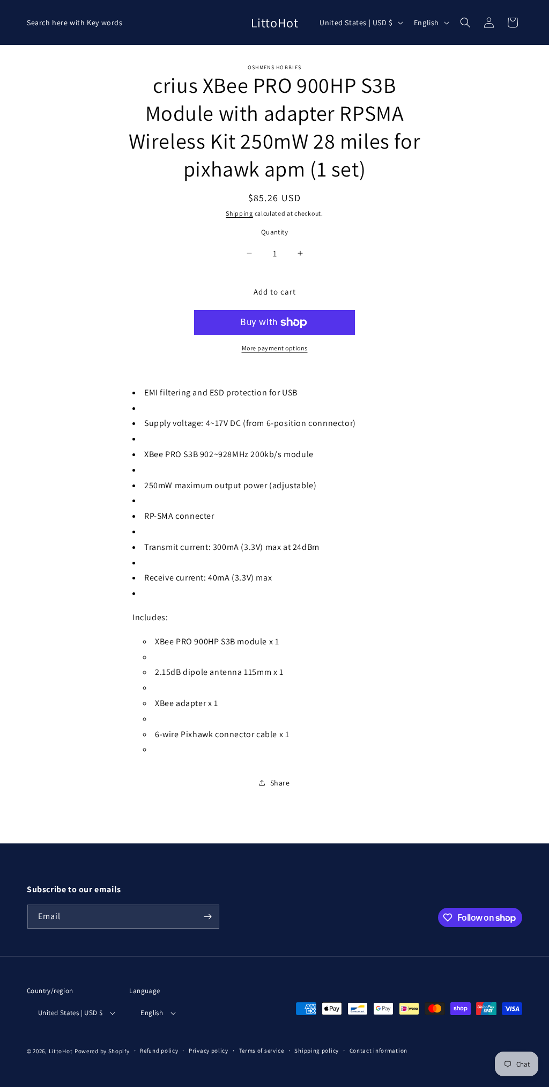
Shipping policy (316, 1050)
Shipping (239, 213)
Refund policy (159, 1050)
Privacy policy (208, 1050)
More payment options (275, 348)
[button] (465, 22)
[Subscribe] (207, 916)
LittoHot (61, 1051)
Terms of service (261, 1050)
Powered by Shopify (102, 1051)
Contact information (378, 1050)
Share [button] (280, 783)
